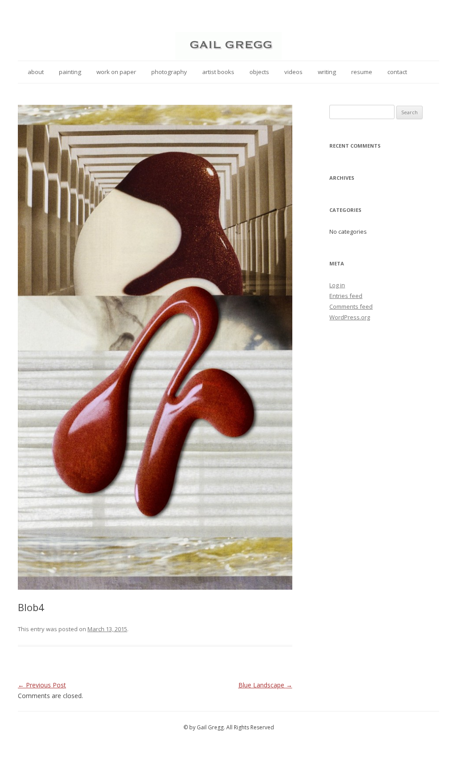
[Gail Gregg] (228, 57)
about (36, 72)
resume (361, 72)
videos (293, 72)
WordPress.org (349, 317)
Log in (337, 285)
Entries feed (345, 296)
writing (327, 72)
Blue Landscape (265, 685)
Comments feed (351, 306)
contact (397, 72)
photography (169, 72)
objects (259, 72)
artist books (218, 72)
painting (70, 72)
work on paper (116, 72)
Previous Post (42, 685)
